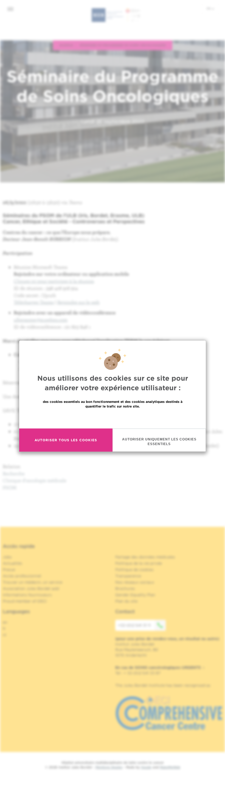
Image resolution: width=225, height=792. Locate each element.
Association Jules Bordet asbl (31, 588)
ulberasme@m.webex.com (41, 320)
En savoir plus (112, 418)
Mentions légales (108, 767)
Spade (146, 767)
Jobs (7, 557)
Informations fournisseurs (27, 595)
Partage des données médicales (145, 557)
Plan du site (126, 601)
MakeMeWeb (170, 767)
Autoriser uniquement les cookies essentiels (159, 441)
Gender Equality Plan (135, 595)
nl (4, 635)
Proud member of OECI (25, 601)
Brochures (125, 588)
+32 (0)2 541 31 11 (134, 625)
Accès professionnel (22, 576)
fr (209, 8)
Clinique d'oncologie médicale (34, 480)
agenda (66, 45)
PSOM (9, 487)
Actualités (12, 563)
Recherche (14, 473)
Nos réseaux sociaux (134, 582)
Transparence (128, 576)
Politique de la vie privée (138, 563)
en (5, 622)
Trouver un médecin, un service (32, 582)
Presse (9, 569)
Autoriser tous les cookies (66, 440)
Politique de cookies (134, 569)
